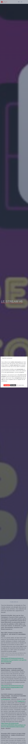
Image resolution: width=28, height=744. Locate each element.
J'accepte (6, 385)
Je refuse (13, 385)
